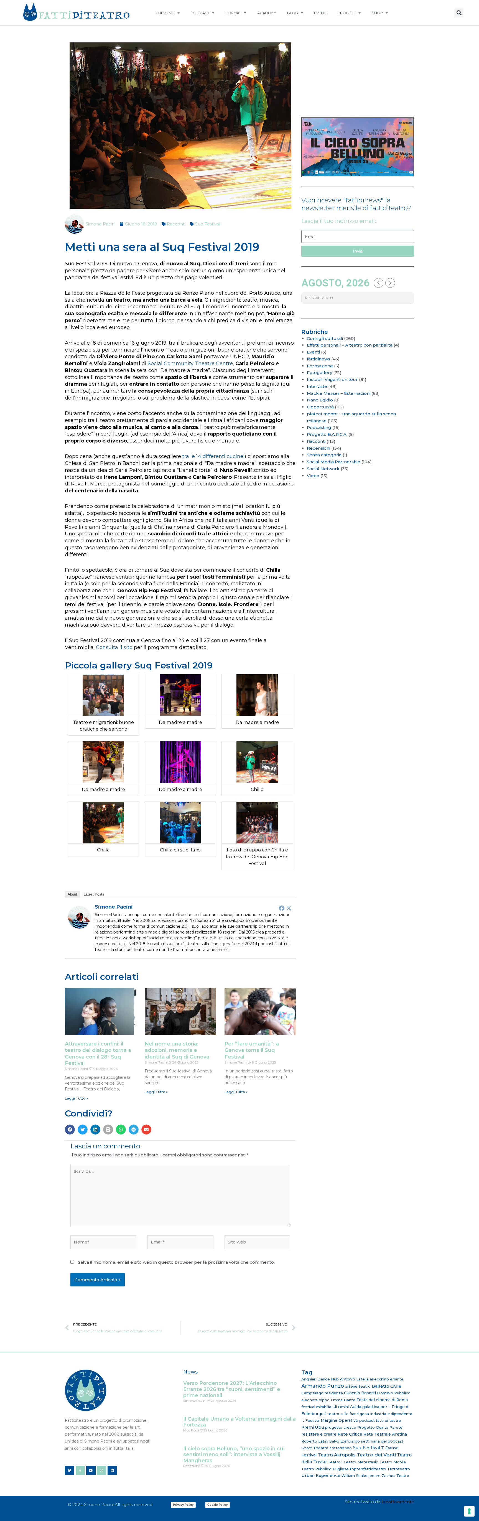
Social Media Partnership (333, 461)
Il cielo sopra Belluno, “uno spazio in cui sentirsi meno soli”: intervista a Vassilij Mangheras (233, 1455)
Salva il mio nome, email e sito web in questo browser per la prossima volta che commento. (176, 1262)
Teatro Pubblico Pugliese (325, 1469)
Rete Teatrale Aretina (385, 1434)
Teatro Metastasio (360, 1462)
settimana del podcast (382, 1441)
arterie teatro (358, 1386)
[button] (458, 12)
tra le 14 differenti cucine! (212, 456)
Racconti (176, 224)
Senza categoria (324, 454)
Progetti (347, 13)
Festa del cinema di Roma (382, 1400)
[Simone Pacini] (79, 917)
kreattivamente (397, 1501)
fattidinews (318, 359)
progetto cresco (340, 1427)
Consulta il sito (114, 647)
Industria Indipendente (391, 1413)
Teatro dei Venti (376, 1455)
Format (233, 13)
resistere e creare (319, 1434)
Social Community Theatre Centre (190, 363)
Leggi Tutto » (76, 1098)
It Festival (310, 1420)
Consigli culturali (325, 338)
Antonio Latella (354, 1379)
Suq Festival (207, 224)
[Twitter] (289, 908)
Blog (292, 13)
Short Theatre (314, 1448)
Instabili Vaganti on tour (332, 379)
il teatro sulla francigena (347, 1413)
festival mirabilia (316, 1407)
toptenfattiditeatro (368, 1469)
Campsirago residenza (322, 1393)
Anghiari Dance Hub (320, 1379)
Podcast (200, 13)
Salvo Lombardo (344, 1441)
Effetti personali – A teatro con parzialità (350, 345)
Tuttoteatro (398, 1469)
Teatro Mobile (392, 1462)
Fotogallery (319, 372)
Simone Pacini (114, 907)
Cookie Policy (217, 1505)
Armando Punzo (322, 1386)
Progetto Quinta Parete (379, 1427)
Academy (266, 13)
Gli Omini (340, 1407)
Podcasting (319, 427)
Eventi (320, 13)
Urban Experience (320, 1475)
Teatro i (335, 1462)
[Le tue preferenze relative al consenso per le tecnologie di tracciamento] (469, 1511)
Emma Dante (343, 1400)
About (72, 894)
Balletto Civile (386, 1386)
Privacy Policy (183, 1505)
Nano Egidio (320, 400)
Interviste (317, 386)
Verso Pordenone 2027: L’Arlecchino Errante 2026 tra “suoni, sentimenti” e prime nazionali (231, 1389)
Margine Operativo (339, 1420)
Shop (377, 13)
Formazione (320, 365)
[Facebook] (281, 908)
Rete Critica (350, 1434)
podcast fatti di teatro (380, 1420)
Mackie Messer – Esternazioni (338, 393)
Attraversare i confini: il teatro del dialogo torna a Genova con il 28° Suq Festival (98, 1053)
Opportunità (320, 406)
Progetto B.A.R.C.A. (327, 434)
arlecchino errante (387, 1379)
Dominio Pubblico (394, 1393)
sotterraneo (341, 1448)
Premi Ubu (312, 1427)
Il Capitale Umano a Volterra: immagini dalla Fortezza (239, 1422)
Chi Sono (165, 13)
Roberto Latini (314, 1441)
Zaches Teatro (395, 1475)
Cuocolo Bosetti (360, 1392)
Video (313, 475)
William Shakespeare (361, 1475)
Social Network (323, 468)
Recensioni (318, 448)
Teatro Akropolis (337, 1455)
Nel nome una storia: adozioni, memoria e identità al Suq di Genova (177, 1050)
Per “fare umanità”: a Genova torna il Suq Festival (252, 1050)
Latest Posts (94, 894)
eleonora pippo (315, 1400)
